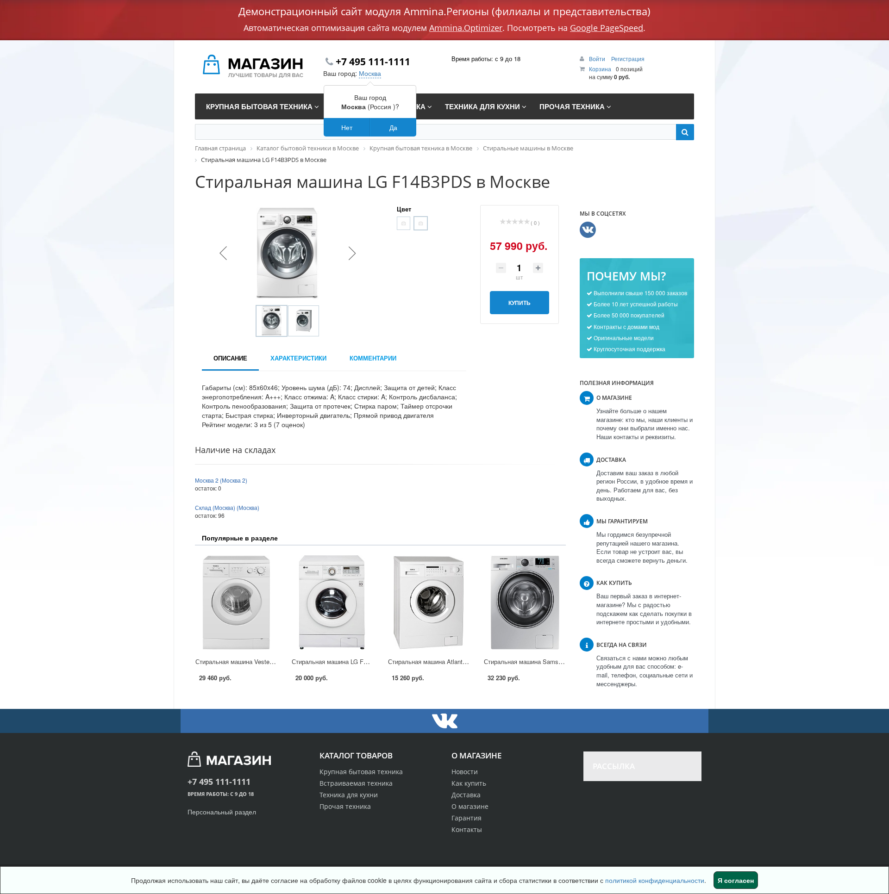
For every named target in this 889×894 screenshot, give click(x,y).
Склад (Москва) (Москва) (227, 507)
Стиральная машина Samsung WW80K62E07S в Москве (562, 661)
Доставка (466, 794)
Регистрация (628, 58)
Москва (370, 73)
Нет (346, 127)
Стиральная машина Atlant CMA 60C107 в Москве (458, 661)
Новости (464, 771)
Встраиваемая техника (356, 783)
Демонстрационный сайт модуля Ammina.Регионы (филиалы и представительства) (444, 11)
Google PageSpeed (606, 27)
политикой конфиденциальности (654, 880)
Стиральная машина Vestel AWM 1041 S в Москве (265, 661)
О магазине (469, 806)
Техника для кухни (348, 794)
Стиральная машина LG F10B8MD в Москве (353, 661)
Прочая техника (345, 806)
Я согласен (736, 880)
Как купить (468, 783)
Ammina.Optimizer (465, 27)
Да (393, 127)
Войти (598, 58)
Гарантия (466, 817)
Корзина (600, 69)
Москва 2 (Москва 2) (221, 480)
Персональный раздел (222, 811)
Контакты (466, 829)
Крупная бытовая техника (361, 771)
